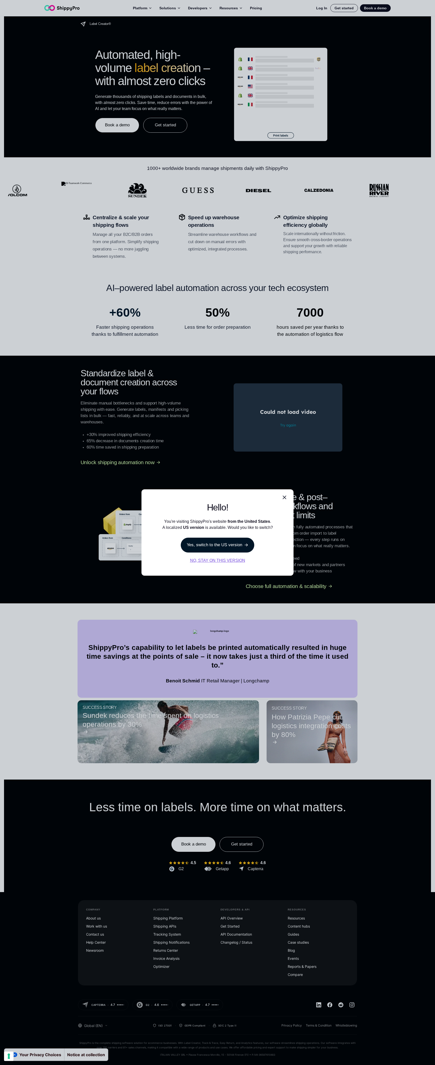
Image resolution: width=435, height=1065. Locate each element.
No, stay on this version (217, 560)
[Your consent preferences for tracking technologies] (9, 1056)
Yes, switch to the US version (214, 544)
